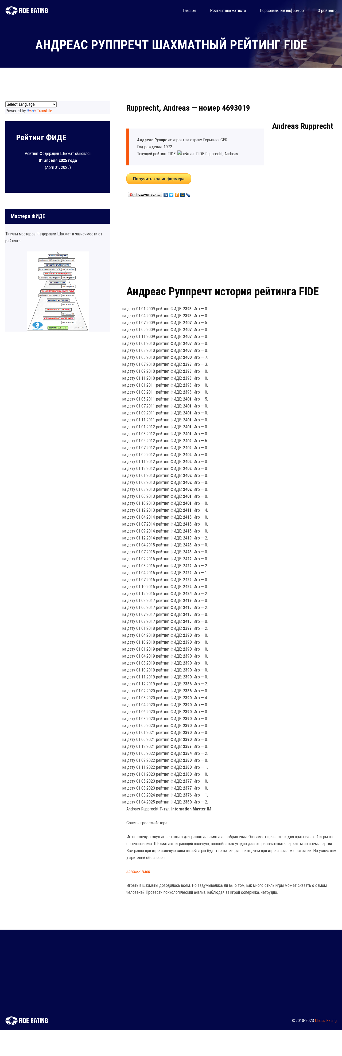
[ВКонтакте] (166, 193)
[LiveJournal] (188, 193)
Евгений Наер (138, 871)
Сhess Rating (326, 1020)
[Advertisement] (231, 240)
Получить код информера (158, 178)
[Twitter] (171, 193)
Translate (44, 110)
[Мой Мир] (182, 193)
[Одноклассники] (177, 193)
